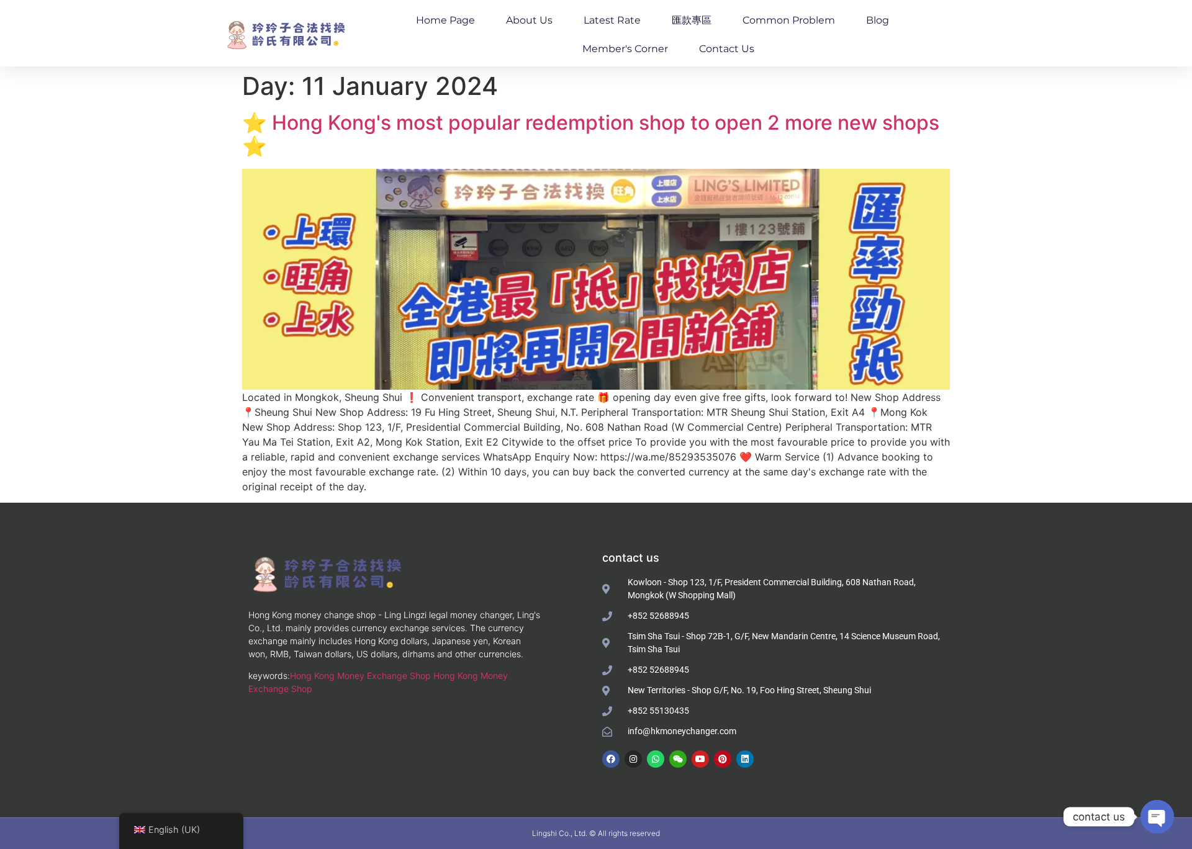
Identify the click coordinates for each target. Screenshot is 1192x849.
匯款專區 (691, 20)
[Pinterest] (722, 759)
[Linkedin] (745, 759)
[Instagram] (633, 759)
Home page (445, 20)
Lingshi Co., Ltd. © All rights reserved (596, 833)
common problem (789, 20)
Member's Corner (625, 49)
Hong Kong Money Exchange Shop (360, 675)
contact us (726, 49)
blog (877, 20)
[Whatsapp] (655, 759)
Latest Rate (612, 20)
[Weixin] (678, 759)
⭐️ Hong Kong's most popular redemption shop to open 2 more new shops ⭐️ (590, 134)
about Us (529, 20)
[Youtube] (700, 759)
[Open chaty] (1157, 816)
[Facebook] (611, 759)
